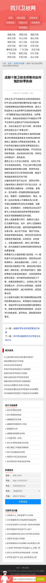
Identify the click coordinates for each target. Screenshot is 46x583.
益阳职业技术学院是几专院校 (15, 373)
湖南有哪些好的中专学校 (14, 361)
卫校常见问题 (19, 63)
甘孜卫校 (23, 57)
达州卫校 (11, 46)
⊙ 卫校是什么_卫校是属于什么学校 (19, 515)
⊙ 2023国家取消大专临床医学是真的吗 (20, 520)
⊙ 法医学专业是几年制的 (15, 539)
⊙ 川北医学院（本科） (14, 438)
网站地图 (25, 568)
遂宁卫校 (23, 46)
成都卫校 (11, 34)
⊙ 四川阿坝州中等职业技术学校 (17, 461)
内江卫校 (23, 42)
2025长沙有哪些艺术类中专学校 (16, 385)
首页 (10, 18)
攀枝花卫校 (11, 49)
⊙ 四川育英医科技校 (13, 415)
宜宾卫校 (35, 49)
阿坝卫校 (11, 57)
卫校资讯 (35, 23)
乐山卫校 (23, 38)
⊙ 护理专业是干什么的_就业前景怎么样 (21, 557)
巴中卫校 (34, 53)
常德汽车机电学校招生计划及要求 (17, 369)
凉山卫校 (34, 57)
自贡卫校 (34, 42)
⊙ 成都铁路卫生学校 (13, 419)
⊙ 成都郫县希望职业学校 (15, 433)
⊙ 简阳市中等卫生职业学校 (16, 457)
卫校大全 (23, 23)
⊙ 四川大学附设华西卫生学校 (16, 443)
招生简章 (21, 18)
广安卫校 (11, 53)
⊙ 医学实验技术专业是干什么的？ (18, 529)
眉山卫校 (34, 38)
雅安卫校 (23, 53)
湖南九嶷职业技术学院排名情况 (16, 377)
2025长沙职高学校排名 (13, 365)
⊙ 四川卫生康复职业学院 (15, 452)
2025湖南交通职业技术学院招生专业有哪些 (21, 389)
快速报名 (23, 27)
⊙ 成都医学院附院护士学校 (16, 424)
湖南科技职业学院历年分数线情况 (17, 381)
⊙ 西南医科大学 (11, 429)
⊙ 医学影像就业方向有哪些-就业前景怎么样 (22, 543)
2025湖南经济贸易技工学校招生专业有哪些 (21, 393)
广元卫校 (24, 49)
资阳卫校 (11, 42)
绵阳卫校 (23, 34)
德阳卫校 (34, 34)
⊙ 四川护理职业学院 (13, 410)
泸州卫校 (34, 46)
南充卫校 (11, 38)
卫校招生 (10, 23)
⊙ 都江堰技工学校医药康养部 (16, 447)
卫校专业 (33, 18)
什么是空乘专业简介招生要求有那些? (18, 357)
